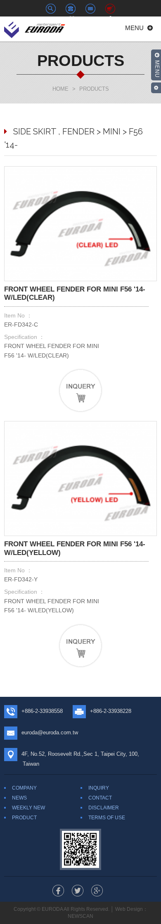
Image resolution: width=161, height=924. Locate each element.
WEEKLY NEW (28, 808)
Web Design (129, 909)
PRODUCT (24, 818)
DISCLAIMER (103, 808)
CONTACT (100, 798)
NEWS (19, 798)
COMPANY (24, 788)
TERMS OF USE (106, 818)
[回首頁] (35, 28)
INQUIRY (98, 788)
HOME (60, 89)
